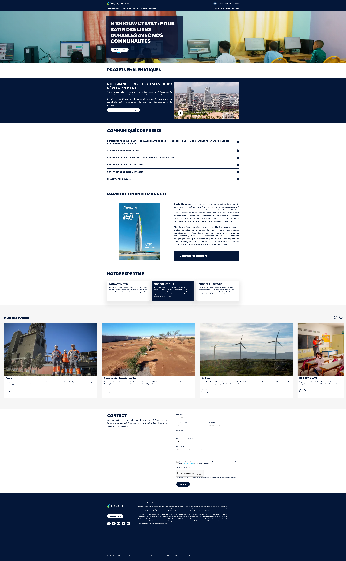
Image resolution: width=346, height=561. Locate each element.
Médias (220, 3)
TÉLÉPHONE (212, 423)
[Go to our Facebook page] (124, 523)
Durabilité (143, 8)
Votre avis (170, 556)
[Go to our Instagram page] (129, 523)
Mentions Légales (188, 463)
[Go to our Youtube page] (119, 523)
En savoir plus (119, 41)
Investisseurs (225, 8)
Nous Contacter (115, 516)
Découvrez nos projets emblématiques (123, 110)
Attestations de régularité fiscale (185, 556)
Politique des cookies (158, 556)
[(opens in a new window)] (50, 349)
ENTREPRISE (180, 431)
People (302, 378)
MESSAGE (179, 447)
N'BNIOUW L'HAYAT (210, 378)
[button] (335, 317)
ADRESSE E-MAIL (181, 423)
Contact (236, 3)
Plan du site (133, 556)
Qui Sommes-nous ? (114, 8)
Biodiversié (109, 378)
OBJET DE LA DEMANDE (184, 439)
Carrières (216, 8)
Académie (235, 8)
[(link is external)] (9, 391)
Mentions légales (144, 556)
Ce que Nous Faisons (130, 8)
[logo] (115, 3)
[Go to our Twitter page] (114, 523)
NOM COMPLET (181, 415)
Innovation (153, 8)
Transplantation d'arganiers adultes (22, 378)
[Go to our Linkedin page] (109, 523)
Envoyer (183, 484)
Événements (228, 3)
